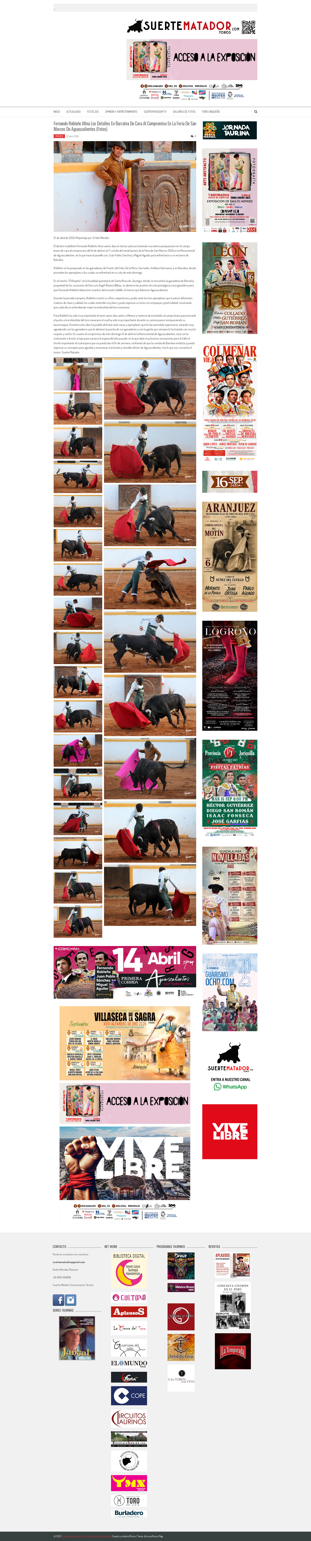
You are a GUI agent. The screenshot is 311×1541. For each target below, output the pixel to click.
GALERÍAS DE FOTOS (184, 111)
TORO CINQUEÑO (211, 111)
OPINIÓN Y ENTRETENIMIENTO (121, 111)
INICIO (57, 111)
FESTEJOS (93, 111)
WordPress (130, 1536)
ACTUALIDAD (73, 111)
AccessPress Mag (153, 1536)
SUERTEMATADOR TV (155, 111)
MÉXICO (59, 136)
